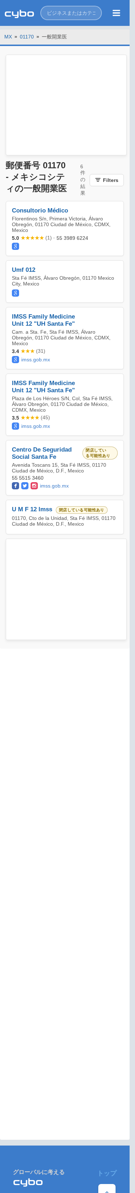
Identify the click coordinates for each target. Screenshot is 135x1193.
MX (8, 37)
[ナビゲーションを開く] (116, 13)
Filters (110, 180)
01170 (27, 37)
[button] (71, 13)
